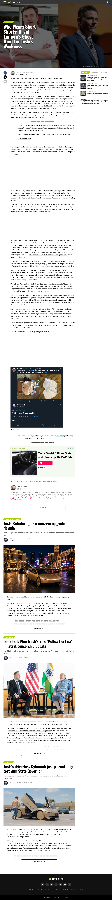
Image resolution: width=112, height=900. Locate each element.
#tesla (88, 102)
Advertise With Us (61, 890)
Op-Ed (36, 481)
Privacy (80, 890)
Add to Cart (47, 463)
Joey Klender (21, 74)
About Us (39, 890)
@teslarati (83, 99)
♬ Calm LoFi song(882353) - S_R (89, 103)
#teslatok (93, 102)
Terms (72, 890)
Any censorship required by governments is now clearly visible (29, 731)
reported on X (12, 613)
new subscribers (57, 134)
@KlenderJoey (34, 498)
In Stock (70, 448)
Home (31, 890)
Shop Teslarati (19, 448)
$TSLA (23, 481)
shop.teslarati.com (15, 499)
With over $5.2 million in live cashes (60, 103)
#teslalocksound (101, 102)
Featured (30, 481)
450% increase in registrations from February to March (48, 255)
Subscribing (60, 436)
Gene (12, 540)
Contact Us (48, 890)
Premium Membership (45, 481)
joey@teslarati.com (15, 498)
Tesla (55, 481)
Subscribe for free (24, 139)
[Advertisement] (42, 172)
